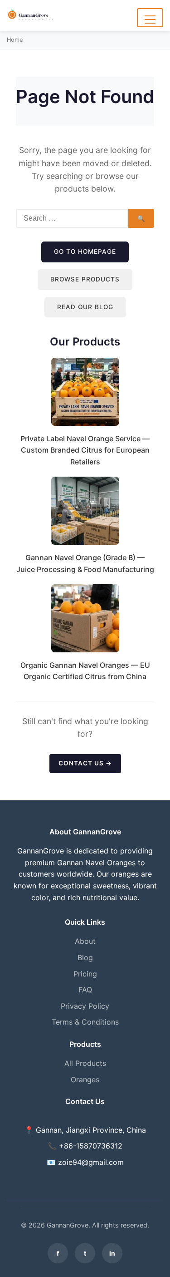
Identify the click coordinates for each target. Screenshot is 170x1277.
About (85, 941)
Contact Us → (85, 763)
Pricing (85, 973)
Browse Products (85, 279)
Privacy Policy (85, 1006)
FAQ (85, 989)
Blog (85, 957)
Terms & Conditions (85, 1021)
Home (15, 39)
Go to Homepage (85, 251)
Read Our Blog (85, 307)
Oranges (85, 1079)
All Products (85, 1063)
